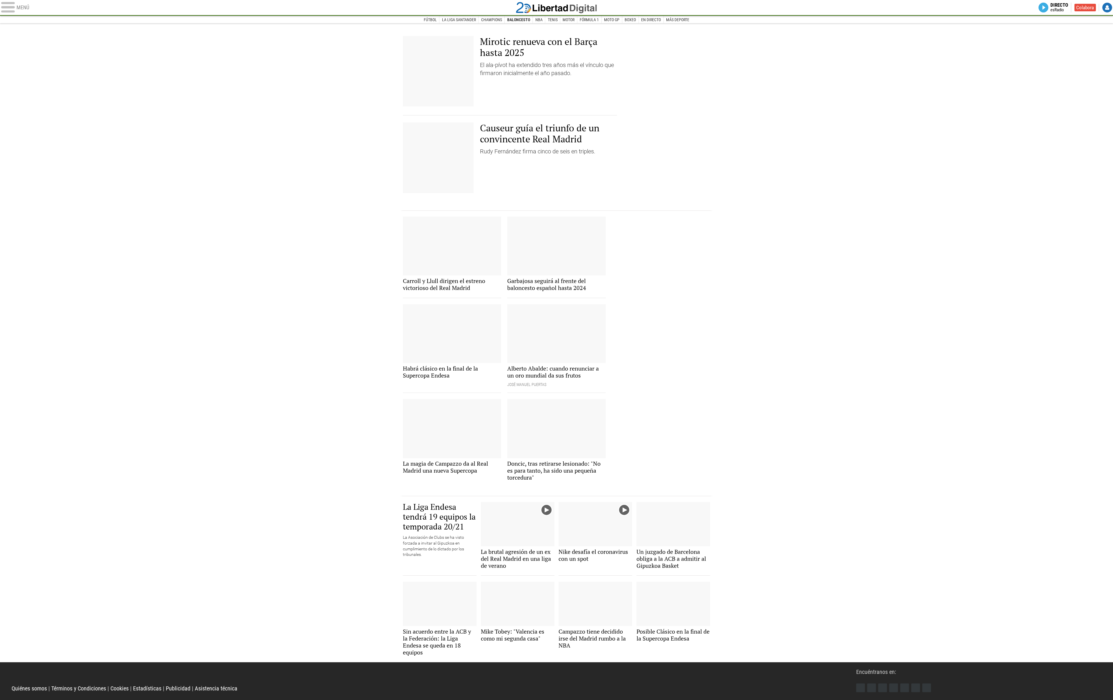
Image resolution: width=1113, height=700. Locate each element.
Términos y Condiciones (78, 688)
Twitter (871, 687)
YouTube (893, 687)
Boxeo (630, 19)
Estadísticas (147, 688)
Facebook (860, 687)
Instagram (882, 687)
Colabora (1085, 7)
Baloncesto (518, 19)
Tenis (553, 19)
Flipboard (904, 687)
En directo (651, 19)
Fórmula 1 (589, 19)
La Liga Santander (459, 19)
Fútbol (430, 19)
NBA (539, 19)
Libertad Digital (556, 7)
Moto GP (611, 19)
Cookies (119, 688)
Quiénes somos (29, 688)
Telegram (915, 687)
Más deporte (677, 19)
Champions (491, 19)
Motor (568, 19)
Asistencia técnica (216, 688)
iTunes (926, 687)
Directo (1059, 7)
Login (1107, 7)
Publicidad (178, 688)
